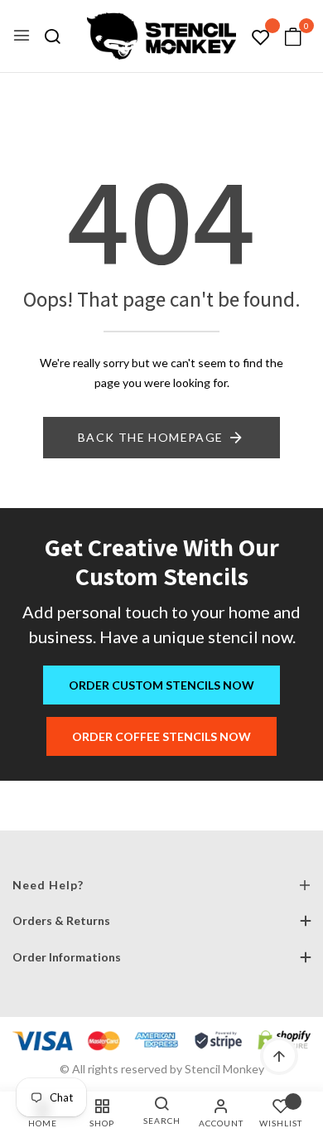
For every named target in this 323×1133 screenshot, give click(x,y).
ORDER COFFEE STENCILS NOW (161, 736)
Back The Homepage (151, 437)
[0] (293, 37)
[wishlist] (261, 38)
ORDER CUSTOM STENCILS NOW (161, 685)
